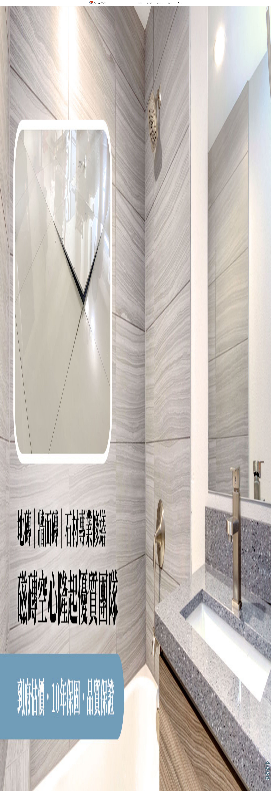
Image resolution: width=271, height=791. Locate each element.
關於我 (140, 3)
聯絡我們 (170, 3)
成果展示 (159, 3)
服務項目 (149, 3)
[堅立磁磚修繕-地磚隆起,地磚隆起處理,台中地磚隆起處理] (97, 3)
